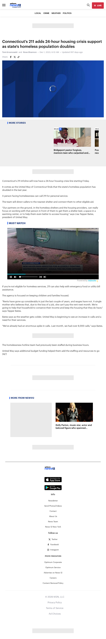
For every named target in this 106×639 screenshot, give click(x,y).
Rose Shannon (30, 52)
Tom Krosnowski (10, 52)
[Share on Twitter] (15, 57)
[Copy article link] (18, 57)
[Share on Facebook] (11, 57)
